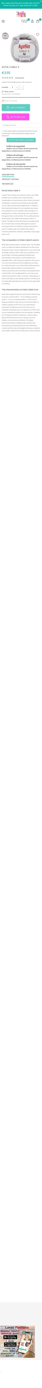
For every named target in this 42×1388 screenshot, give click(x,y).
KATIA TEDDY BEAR (21, 746)
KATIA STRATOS (21, 980)
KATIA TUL (21, 628)
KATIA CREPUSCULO (21, 458)
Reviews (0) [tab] (7, 183)
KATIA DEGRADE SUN (21, 1163)
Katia (21, 452)
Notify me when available (21, 140)
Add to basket (17, 107)
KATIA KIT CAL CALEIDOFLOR (21, 517)
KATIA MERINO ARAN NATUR (21, 811)
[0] (37, 21)
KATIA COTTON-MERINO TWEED (21, 393)
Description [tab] (8, 174)
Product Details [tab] (10, 179)
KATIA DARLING (21, 1280)
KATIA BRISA (21, 1104)
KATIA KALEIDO (21, 869)
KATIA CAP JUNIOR (21, 569)
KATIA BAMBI (21, 922)
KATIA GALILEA (21, 1222)
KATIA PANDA (21, 1039)
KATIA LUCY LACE (21, 693)
